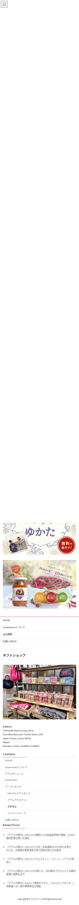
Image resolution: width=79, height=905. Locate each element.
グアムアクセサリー (17, 799)
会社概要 (7, 634)
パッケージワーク (16, 813)
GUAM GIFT (11, 780)
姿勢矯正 (12, 806)
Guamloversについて (14, 627)
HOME (6, 620)
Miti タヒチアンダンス (18, 793)
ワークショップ (13, 786)
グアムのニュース (14, 773)
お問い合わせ (10, 641)
